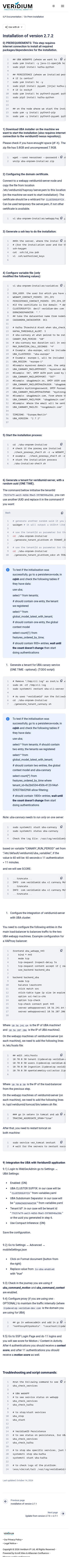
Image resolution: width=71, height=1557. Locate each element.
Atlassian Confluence (38, 1553)
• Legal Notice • (10, 1543)
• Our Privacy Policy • (13, 1539)
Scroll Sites (20, 1553)
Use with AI (13, 27)
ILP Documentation (12, 16)
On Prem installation (34, 16)
